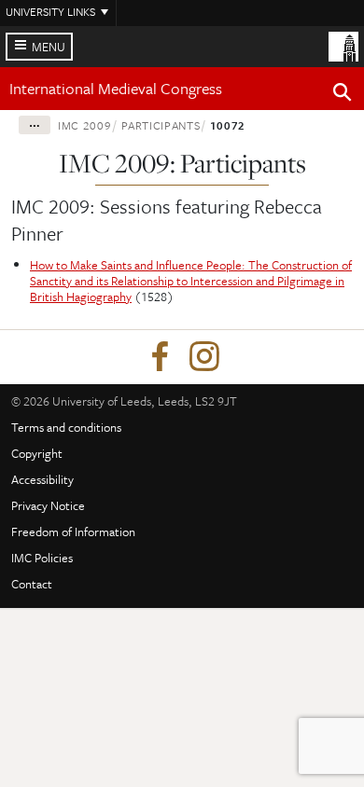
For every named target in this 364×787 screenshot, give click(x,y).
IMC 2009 (84, 125)
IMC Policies (42, 557)
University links (50, 11)
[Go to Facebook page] (160, 357)
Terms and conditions (66, 427)
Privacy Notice (48, 505)
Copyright (37, 453)
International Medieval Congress (115, 88)
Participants (161, 125)
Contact (31, 583)
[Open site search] (342, 95)
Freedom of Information (73, 531)
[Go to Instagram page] (204, 357)
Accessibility (42, 479)
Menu (48, 46)
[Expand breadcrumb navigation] (34, 125)
